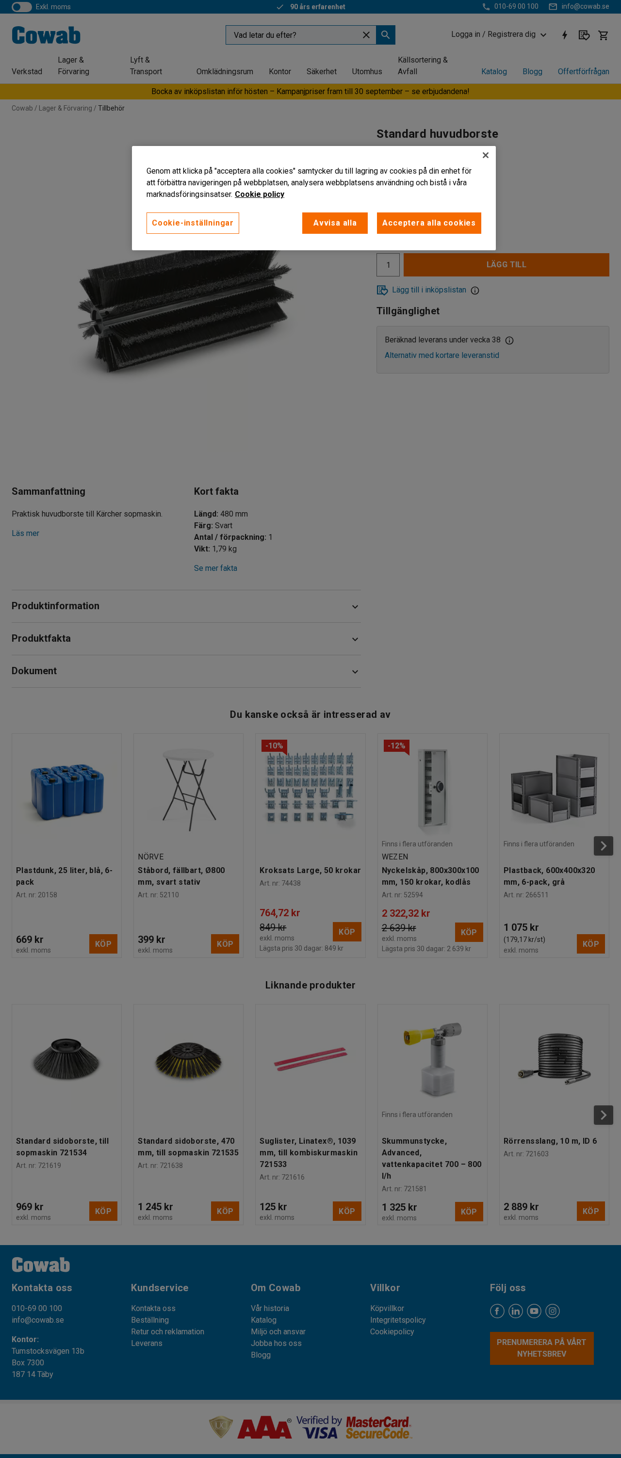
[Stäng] (485, 155)
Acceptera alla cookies (429, 222)
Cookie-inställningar (193, 222)
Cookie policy (259, 194)
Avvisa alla (335, 222)
